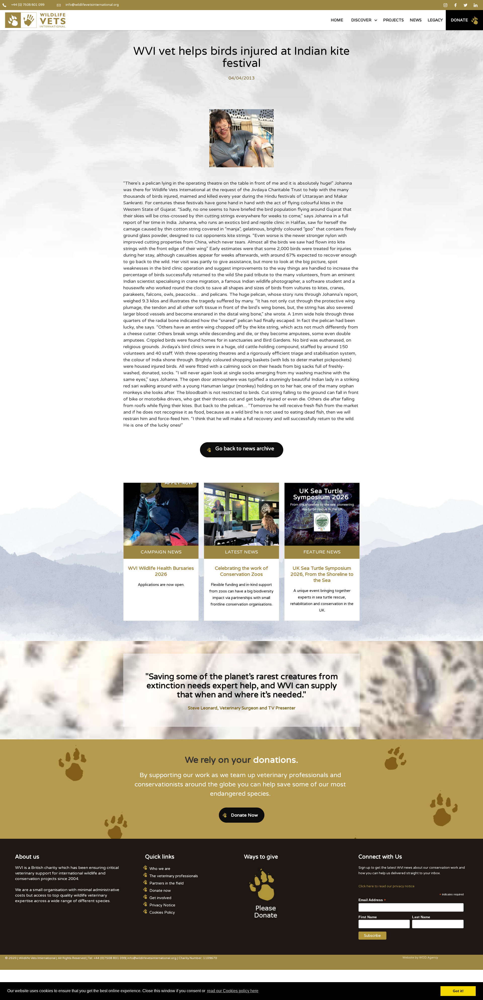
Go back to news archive (244, 449)
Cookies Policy (162, 912)
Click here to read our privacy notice (386, 886)
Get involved (160, 898)
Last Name (421, 917)
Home (337, 20)
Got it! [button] (458, 991)
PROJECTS (393, 20)
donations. (275, 760)
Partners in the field (166, 883)
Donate (459, 20)
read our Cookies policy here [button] (232, 991)
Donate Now (244, 815)
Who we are (159, 868)
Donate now (160, 890)
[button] (363, 20)
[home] (35, 20)
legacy (435, 20)
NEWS (416, 20)
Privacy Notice (162, 905)
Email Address (372, 900)
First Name (367, 917)
